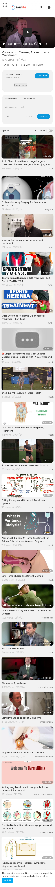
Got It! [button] (7, 880)
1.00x (31, 44)
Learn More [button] (42, 876)
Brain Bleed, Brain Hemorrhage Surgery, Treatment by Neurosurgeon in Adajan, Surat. (27, 163)
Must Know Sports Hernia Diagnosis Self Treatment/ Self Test (24, 317)
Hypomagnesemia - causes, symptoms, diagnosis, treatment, (24, 864)
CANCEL (29, 116)
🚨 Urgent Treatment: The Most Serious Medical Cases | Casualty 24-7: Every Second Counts (27, 357)
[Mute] (40, 43)
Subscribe (42, 75)
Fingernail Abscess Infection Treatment (23, 752)
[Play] (4, 43)
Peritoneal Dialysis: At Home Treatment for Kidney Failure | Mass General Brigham (25, 539)
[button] (49, 7)
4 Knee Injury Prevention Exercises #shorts (25, 465)
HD (46, 44)
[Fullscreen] (50, 43)
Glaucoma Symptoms (14, 683)
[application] (27, 32)
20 (35, 44)
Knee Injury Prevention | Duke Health (21, 392)
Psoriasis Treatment (13, 648)
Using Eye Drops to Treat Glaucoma (22, 717)
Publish (43, 116)
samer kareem (14, 74)
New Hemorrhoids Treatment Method (22, 575)
